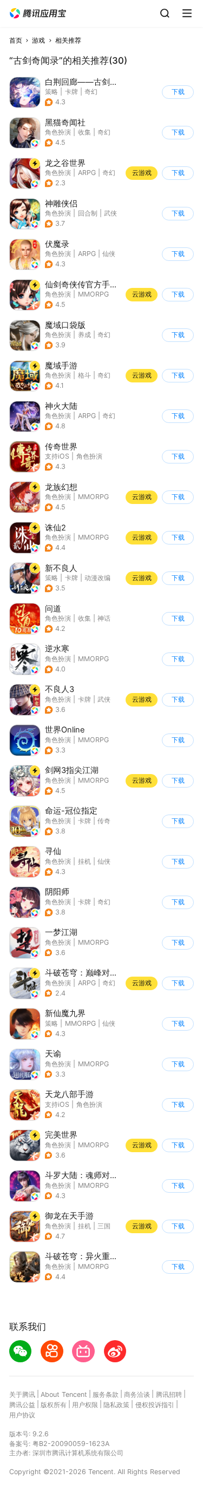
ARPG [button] (87, 173)
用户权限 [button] (85, 1405)
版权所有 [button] (54, 1405)
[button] (38, 13)
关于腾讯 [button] (22, 1394)
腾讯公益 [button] (22, 1405)
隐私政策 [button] (116, 1405)
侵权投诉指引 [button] (154, 1405)
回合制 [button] (87, 213)
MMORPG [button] (93, 294)
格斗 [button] (84, 375)
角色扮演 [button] (58, 132)
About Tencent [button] (64, 1394)
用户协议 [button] (22, 1415)
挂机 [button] (84, 861)
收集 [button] (84, 132)
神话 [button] (103, 618)
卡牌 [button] (71, 92)
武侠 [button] (110, 213)
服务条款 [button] (106, 1394)
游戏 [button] (38, 40)
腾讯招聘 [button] (169, 1394)
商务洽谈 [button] (137, 1394)
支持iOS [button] (57, 456)
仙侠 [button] (108, 254)
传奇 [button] (103, 821)
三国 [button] (103, 1226)
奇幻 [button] (90, 92)
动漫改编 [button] (97, 578)
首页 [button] (15, 40)
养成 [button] (84, 335)
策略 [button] (51, 92)
